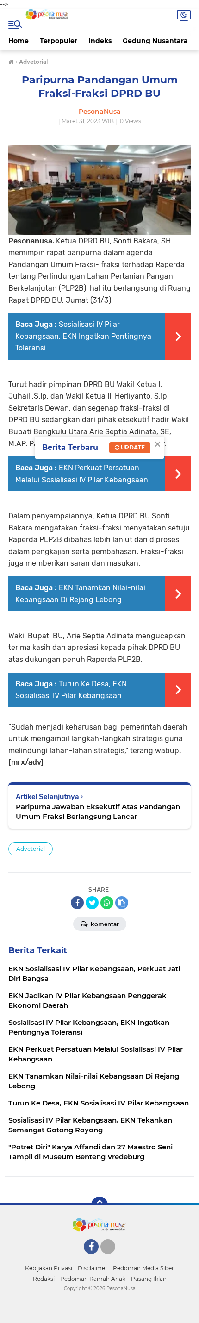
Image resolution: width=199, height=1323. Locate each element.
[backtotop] (99, 1205)
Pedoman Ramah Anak (92, 1278)
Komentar (104, 924)
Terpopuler (58, 41)
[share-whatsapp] (106, 902)
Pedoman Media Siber (143, 1268)
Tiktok (110, 1258)
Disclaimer (92, 1268)
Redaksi (44, 1278)
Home (18, 41)
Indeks (100, 41)
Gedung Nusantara (155, 41)
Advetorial (30, 848)
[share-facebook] (77, 902)
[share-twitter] (92, 902)
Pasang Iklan (149, 1278)
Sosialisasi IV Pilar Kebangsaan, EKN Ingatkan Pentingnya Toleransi (83, 336)
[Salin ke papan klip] (121, 902)
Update (132, 447)
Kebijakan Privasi (48, 1268)
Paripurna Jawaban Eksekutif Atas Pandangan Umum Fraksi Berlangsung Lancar (98, 811)
